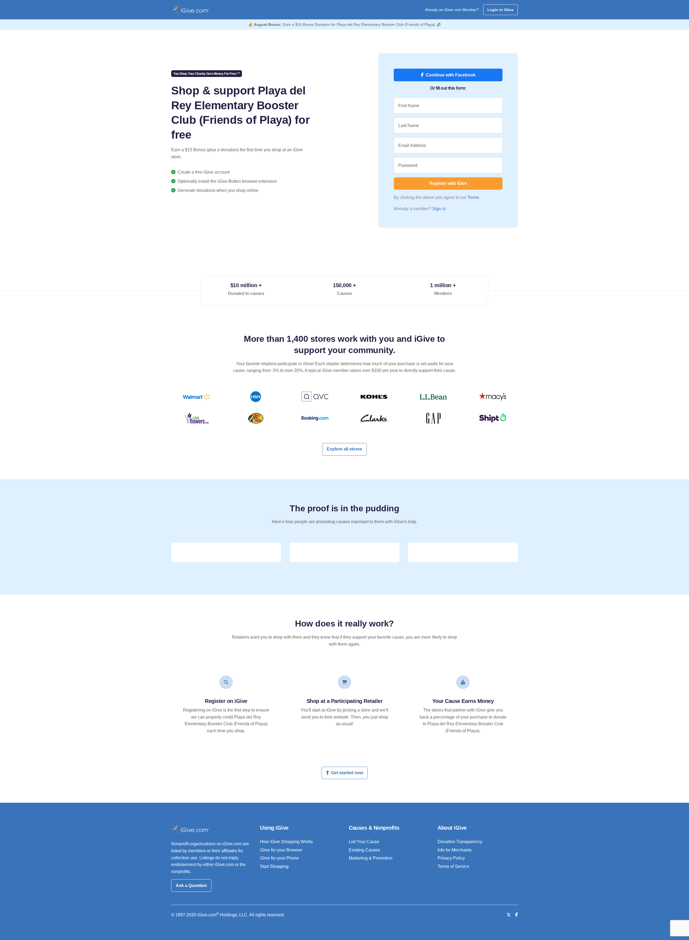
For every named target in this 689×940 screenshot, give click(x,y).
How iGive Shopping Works (286, 841)
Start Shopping (274, 866)
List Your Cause (364, 841)
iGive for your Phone (279, 858)
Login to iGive (500, 10)
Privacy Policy (451, 858)
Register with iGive (448, 183)
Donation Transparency (460, 841)
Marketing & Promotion (370, 858)
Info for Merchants (455, 850)
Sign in (439, 208)
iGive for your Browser (281, 850)
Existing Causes (364, 850)
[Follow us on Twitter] (509, 915)
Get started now (347, 772)
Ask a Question (191, 885)
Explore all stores (344, 449)
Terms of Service (453, 866)
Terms (473, 197)
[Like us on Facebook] (516, 915)
